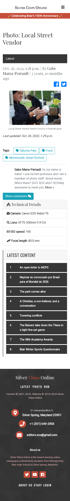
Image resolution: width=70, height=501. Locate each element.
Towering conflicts (31, 315)
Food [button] (48, 150)
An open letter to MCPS (34, 267)
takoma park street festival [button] (26, 157)
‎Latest (10, 58)
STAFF (38, 485)
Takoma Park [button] (27, 150)
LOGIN (47, 485)
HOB (47, 387)
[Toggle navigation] (63, 7)
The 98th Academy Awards (36, 339)
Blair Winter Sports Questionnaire (40, 349)
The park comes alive (33, 291)
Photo (37, 387)
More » (49, 187)
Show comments (16, 196)
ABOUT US (25, 485)
